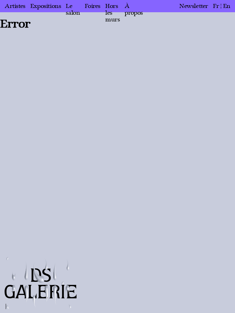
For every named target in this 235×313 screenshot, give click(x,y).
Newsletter (193, 6)
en (226, 6)
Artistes (15, 6)
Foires (92, 6)
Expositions (45, 6)
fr (216, 6)
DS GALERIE (40, 284)
